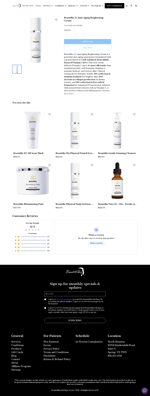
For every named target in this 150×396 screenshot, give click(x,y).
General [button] (83, 6)
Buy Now (87, 48)
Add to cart (87, 41)
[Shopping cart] (136, 6)
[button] (131, 6)
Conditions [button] (59, 6)
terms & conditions (64, 299)
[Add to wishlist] (56, 20)
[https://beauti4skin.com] (16, 6)
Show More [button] (69, 94)
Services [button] (47, 6)
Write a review (96, 243)
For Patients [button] (96, 6)
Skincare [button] (72, 6)
